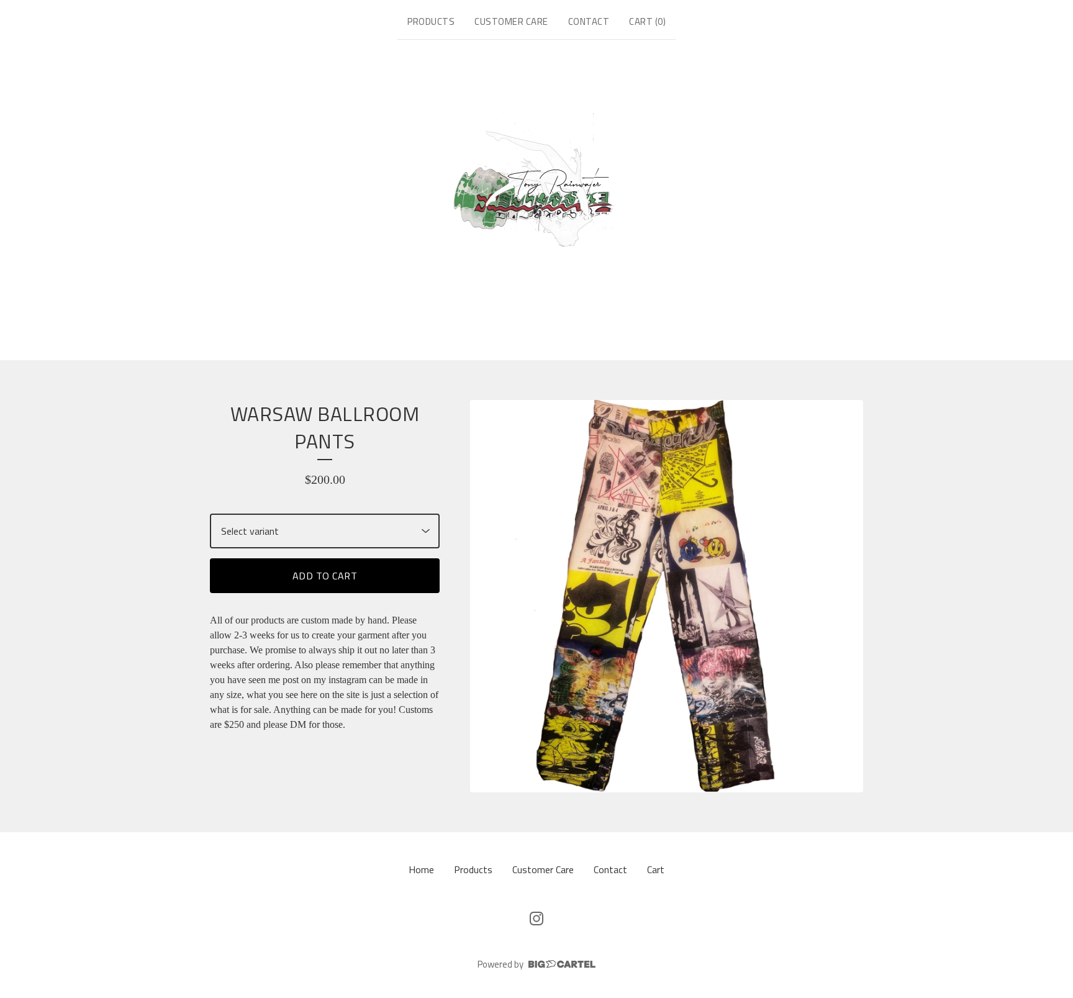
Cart (655, 869)
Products (431, 21)
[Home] (537, 197)
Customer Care (511, 21)
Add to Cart (325, 575)
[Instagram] (536, 918)
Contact (589, 21)
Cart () (647, 21)
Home (421, 869)
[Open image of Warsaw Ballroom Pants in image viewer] (666, 596)
